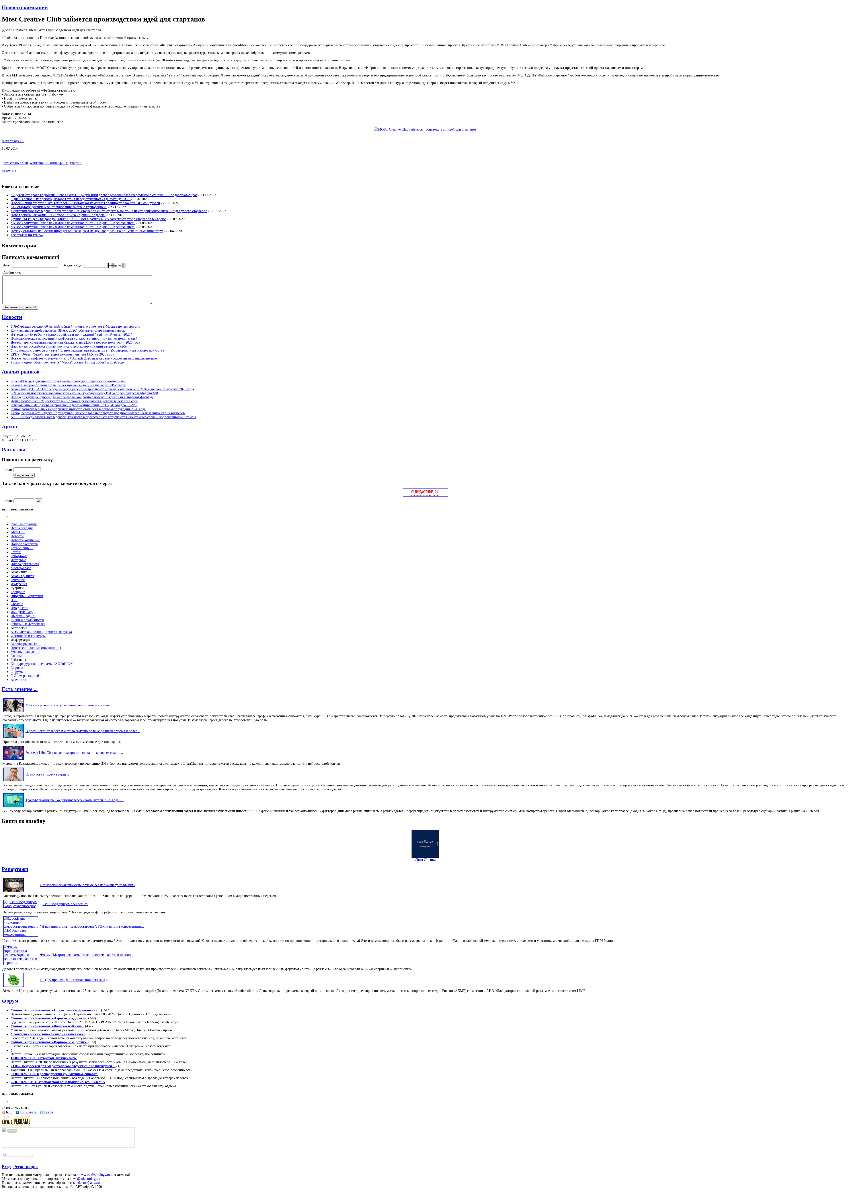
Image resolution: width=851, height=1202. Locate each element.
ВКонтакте (28, 1112)
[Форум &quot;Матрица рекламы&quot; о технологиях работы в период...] (20, 963)
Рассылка (13, 449)
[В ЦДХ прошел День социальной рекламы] (13, 987)
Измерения (19, 584)
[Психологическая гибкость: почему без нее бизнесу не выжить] (13, 892)
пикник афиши (56, 163)
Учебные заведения (25, 652)
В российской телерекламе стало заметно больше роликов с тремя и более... (82, 731)
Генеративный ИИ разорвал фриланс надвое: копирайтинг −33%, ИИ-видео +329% (74, 405)
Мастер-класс (21, 568)
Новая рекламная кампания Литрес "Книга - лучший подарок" (58, 215)
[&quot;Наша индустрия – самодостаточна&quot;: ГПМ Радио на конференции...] (20, 934)
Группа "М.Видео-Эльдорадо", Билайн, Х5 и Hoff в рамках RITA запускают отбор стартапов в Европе (88, 219)
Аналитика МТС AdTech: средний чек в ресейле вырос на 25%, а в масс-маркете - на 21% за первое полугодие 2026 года (102, 389)
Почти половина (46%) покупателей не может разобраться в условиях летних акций (74, 401)
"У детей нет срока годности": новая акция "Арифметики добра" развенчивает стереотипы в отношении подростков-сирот (104, 195)
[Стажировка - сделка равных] (13, 781)
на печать (9, 170)
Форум (10, 1001)
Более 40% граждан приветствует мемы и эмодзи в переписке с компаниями (68, 381)
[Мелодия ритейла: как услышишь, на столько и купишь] (13, 712)
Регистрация (25, 1166)
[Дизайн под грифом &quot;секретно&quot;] (20, 906)
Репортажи (19, 556)
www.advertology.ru (95, 1175)
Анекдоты (18, 680)
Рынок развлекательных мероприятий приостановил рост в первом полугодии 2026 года (78, 409)
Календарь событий (26, 644)
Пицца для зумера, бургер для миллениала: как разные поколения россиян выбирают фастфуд (82, 397)
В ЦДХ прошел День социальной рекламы (72, 980)
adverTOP (18, 532)
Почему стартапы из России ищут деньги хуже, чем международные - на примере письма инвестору (87, 231)
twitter (48, 1112)
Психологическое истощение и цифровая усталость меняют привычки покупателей (74, 338)
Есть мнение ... (22, 548)
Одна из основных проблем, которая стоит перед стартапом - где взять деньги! (71, 199)
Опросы (17, 668)
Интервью (18, 560)
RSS (9, 1112)
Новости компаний (25, 7)
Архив (9, 426)
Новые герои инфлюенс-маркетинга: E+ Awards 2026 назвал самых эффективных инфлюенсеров (84, 358)
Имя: (6, 265)
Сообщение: (12, 272)
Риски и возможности (27, 620)
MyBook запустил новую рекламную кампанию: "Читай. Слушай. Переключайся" (73, 223)
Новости (12, 317)
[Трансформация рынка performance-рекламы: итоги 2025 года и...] (13, 807)
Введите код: (72, 265)
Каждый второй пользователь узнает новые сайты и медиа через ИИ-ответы (68, 385)
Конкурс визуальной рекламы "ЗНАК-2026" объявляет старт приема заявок (68, 330)
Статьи (16, 552)
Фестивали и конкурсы (28, 636)
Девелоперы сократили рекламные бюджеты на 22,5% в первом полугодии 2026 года (75, 342)
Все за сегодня (22, 528)
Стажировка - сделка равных (47, 774)
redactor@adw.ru (88, 1182)
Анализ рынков (20, 372)
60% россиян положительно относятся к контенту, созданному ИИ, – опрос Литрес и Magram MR (84, 393)
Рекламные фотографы (28, 624)
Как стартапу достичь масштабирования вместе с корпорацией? (59, 207)
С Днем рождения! (25, 676)
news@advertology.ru (85, 1179)
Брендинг (18, 592)
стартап (76, 163)
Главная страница (24, 524)
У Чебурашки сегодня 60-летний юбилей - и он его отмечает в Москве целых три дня (75, 326)
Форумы (17, 672)
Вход (6, 1166)
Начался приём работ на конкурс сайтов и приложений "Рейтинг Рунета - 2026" (71, 334)
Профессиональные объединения (36, 648)
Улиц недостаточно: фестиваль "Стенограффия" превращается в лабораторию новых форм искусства (87, 350)
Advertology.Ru (13, 141)
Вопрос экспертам (24, 544)
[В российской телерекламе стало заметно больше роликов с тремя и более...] (13, 738)
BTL (14, 600)
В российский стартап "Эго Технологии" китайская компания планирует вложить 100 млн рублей (85, 203)
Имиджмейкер (22, 612)
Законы (16, 656)
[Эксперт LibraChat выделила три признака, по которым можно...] (13, 759)
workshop (37, 163)
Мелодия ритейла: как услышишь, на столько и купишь (67, 705)
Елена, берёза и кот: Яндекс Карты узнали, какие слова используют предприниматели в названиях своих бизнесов (98, 413)
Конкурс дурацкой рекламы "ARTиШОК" (42, 664)
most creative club (15, 163)
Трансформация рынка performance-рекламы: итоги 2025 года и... (74, 800)
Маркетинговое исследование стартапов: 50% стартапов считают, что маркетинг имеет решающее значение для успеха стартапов (109, 211)
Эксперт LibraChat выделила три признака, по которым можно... (74, 752)
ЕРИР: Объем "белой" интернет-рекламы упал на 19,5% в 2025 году (62, 354)
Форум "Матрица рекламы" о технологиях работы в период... (86, 955)
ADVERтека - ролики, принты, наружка (41, 632)
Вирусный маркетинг (27, 596)
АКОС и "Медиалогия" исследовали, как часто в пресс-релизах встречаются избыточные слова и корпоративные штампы (103, 417)
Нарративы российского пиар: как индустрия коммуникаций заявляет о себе (69, 346)
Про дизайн (19, 608)
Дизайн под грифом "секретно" (64, 904)
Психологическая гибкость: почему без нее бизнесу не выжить (87, 885)
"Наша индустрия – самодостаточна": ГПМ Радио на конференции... (92, 926)
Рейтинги (18, 580)
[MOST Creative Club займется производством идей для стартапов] (426, 129)
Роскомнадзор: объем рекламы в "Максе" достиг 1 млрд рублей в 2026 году (68, 362)
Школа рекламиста (25, 564)
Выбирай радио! (23, 616)
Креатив (17, 604)
